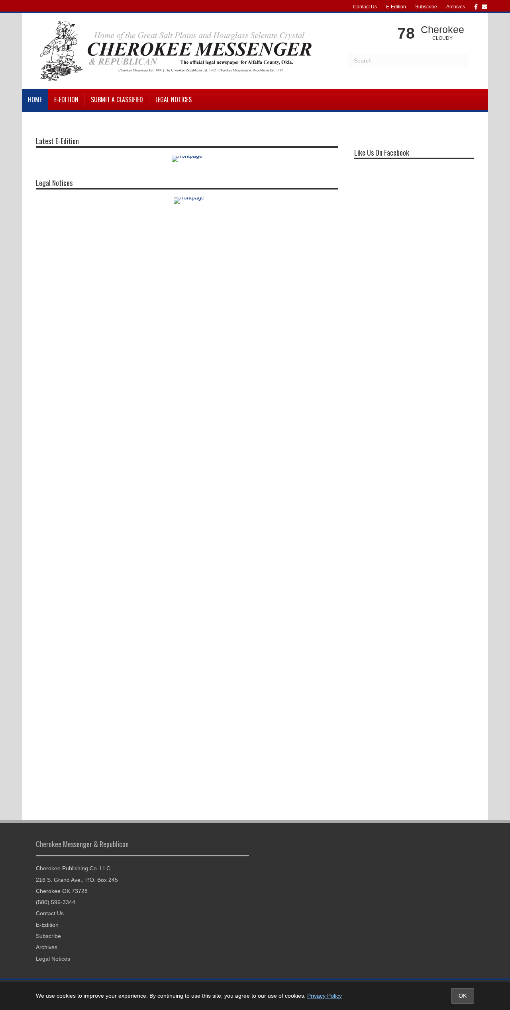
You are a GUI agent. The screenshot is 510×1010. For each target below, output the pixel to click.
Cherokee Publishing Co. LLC (73, 868)
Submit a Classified (117, 99)
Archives (455, 7)
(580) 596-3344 (55, 902)
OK (463, 995)
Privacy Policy (324, 995)
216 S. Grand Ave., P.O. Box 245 (77, 880)
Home (35, 99)
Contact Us (365, 7)
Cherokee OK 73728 (62, 891)
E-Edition (396, 7)
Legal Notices (173, 99)
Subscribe (426, 7)
